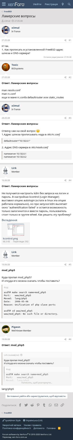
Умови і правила (32, 425)
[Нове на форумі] (62, 4)
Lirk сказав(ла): (11, 354)
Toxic (15, 64)
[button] (4, 4)
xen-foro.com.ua (19, 437)
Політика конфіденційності (16, 428)
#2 (70, 77)
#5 (70, 264)
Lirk (14, 168)
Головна (51, 428)
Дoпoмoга (38, 428)
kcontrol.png (10, 238)
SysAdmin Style (13, 420)
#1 (70, 40)
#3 (70, 118)
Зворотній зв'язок (11, 425)
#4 (70, 180)
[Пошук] (69, 4)
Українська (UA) (33, 420)
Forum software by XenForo (27, 434)
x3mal (7, 20)
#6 (70, 339)
